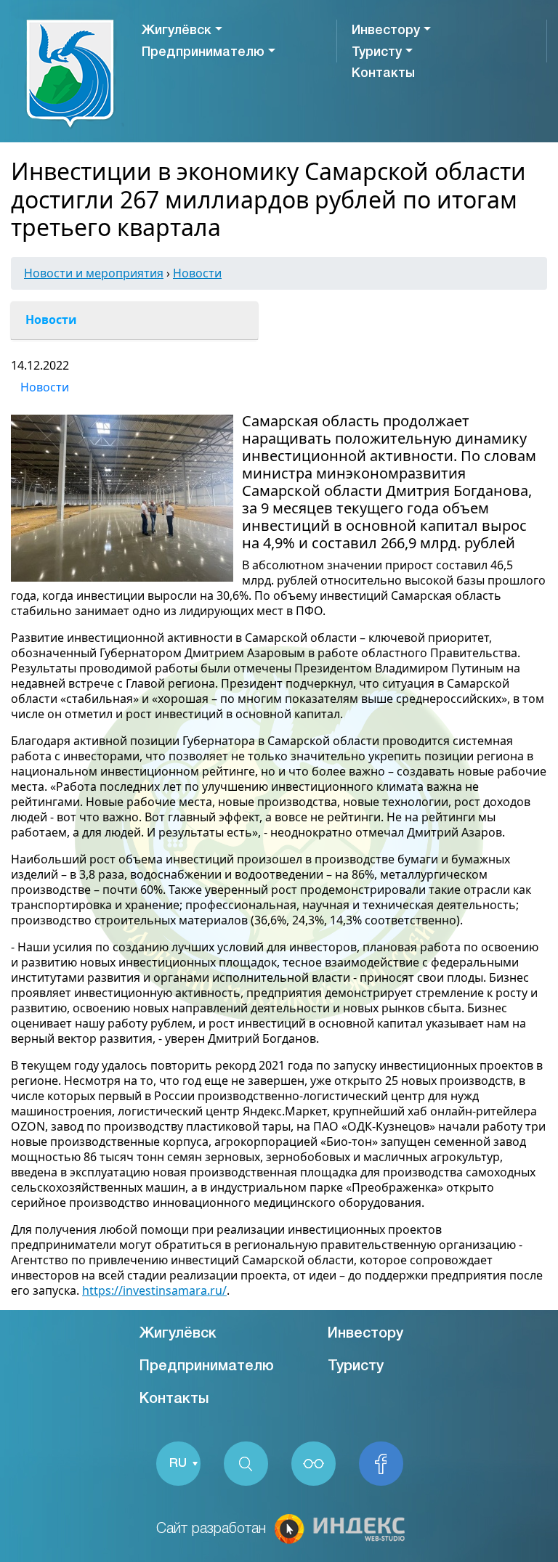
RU (178, 1463)
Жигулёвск (176, 30)
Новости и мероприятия (93, 273)
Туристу (377, 52)
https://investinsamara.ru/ (154, 1290)
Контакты (383, 73)
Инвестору (386, 30)
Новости (197, 273)
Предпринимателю (203, 52)
